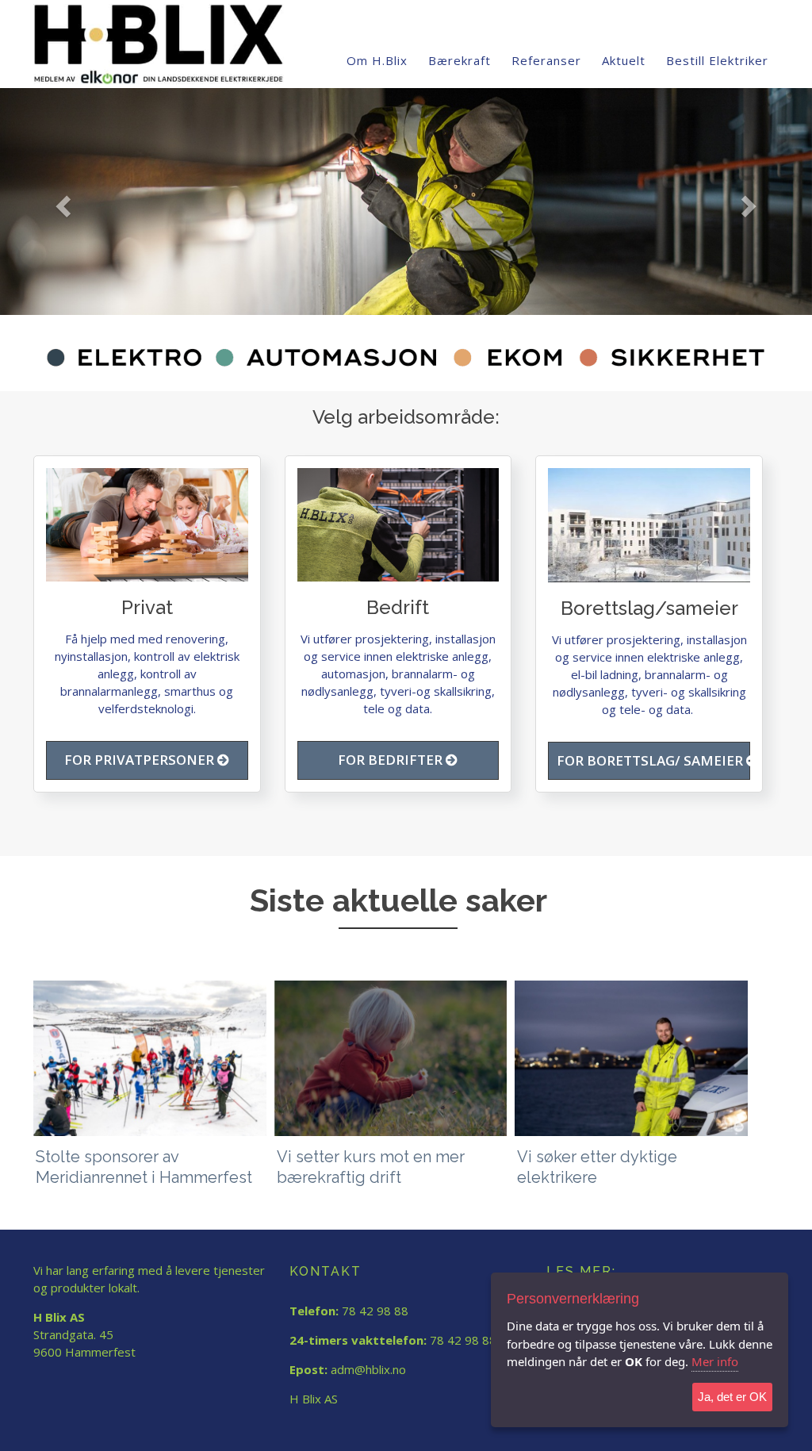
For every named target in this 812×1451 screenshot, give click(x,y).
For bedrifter (392, 759)
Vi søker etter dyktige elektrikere (597, 1167)
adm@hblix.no (368, 1369)
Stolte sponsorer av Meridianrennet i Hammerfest (144, 1167)
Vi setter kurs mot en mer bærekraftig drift (371, 1167)
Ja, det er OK (732, 1396)
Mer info (714, 1361)
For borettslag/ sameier (651, 760)
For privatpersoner (140, 759)
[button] (61, 201)
